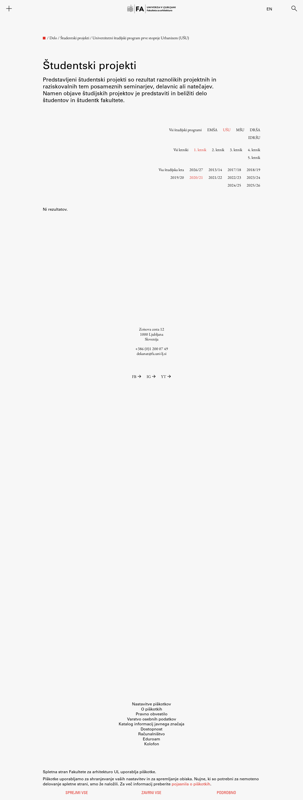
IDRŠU (254, 137)
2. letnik (218, 149)
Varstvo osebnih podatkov (151, 719)
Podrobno (226, 793)
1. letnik (200, 149)
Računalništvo (151, 733)
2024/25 (234, 185)
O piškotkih (151, 709)
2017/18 (234, 169)
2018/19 (253, 169)
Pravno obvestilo (151, 713)
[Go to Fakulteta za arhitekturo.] (44, 38)
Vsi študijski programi (185, 129)
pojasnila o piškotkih (191, 783)
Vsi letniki (180, 149)
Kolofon (151, 743)
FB (134, 376)
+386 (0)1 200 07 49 (151, 348)
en (269, 9)
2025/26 (253, 185)
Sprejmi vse (76, 793)
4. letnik (254, 149)
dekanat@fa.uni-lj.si (151, 353)
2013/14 (215, 169)
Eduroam (151, 739)
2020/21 (196, 177)
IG (149, 376)
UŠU (226, 129)
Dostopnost (151, 729)
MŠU (240, 129)
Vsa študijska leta (171, 169)
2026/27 (196, 169)
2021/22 (215, 177)
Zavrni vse (151, 793)
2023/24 (253, 177)
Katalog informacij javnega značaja (151, 723)
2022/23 (234, 177)
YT (163, 376)
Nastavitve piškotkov (151, 704)
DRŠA (255, 129)
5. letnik (254, 157)
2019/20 (177, 177)
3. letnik (236, 149)
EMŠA (212, 129)
